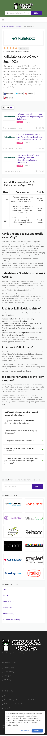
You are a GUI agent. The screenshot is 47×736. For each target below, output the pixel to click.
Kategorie (8, 676)
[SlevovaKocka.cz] (23, 6)
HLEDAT (36, 13)
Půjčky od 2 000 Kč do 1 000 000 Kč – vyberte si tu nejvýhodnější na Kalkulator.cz (30, 116)
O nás (6, 696)
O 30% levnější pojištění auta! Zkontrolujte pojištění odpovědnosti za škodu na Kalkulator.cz (28, 158)
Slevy (5, 589)
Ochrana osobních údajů (13, 704)
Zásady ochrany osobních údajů (23, 720)
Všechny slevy (9, 668)
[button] (8, 93)
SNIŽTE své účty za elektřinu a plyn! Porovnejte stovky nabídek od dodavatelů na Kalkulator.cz (29, 137)
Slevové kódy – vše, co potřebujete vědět (19, 700)
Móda (5, 595)
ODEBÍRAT (37, 486)
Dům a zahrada (9, 601)
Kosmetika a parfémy (11, 620)
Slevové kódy (8, 614)
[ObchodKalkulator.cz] (23, 38)
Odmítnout (25, 731)
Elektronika (7, 608)
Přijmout (37, 731)
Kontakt (7, 708)
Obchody (7, 680)
